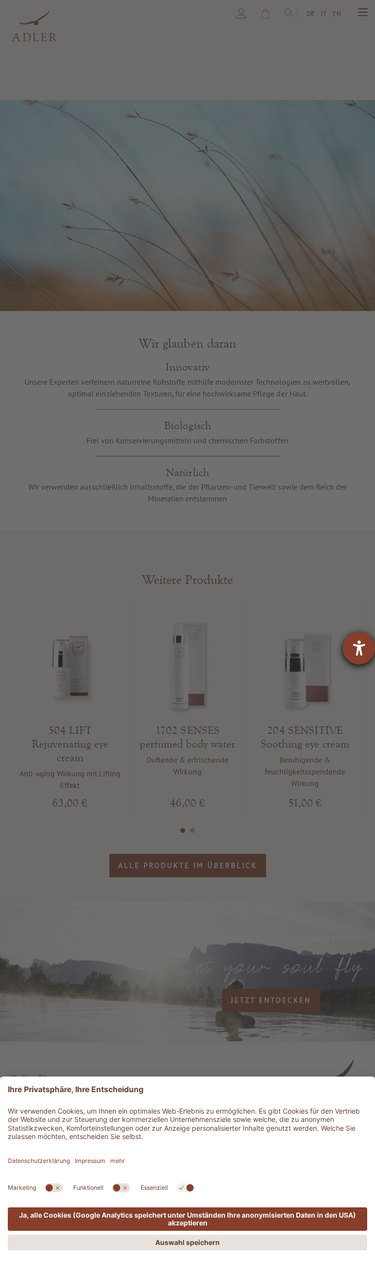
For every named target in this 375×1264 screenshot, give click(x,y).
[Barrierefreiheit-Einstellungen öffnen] (359, 648)
